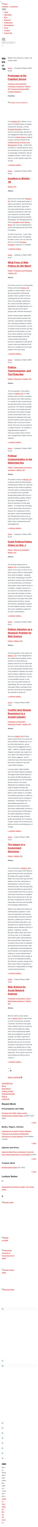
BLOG (4, 1086)
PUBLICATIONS (7, 1091)
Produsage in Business (16, 86)
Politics (10, 271)
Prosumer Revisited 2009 (20, 89)
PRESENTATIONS (8, 1094)
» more (33, 1122)
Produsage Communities (16, 722)
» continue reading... (15, 165)
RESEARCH (6, 1089)
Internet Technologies (21, 550)
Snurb (10, 68)
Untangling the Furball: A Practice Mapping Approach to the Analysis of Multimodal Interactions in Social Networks (16, 1133)
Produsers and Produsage (17, 84)
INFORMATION (7, 1083)
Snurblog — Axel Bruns (10, 6)
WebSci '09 (16, 121)
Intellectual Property (15, 724)
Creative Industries (14, 92)
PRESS (4, 1096)
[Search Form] (3, 39)
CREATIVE (6, 1099)
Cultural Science (21, 137)
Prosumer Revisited (14, 129)
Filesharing (18, 379)
